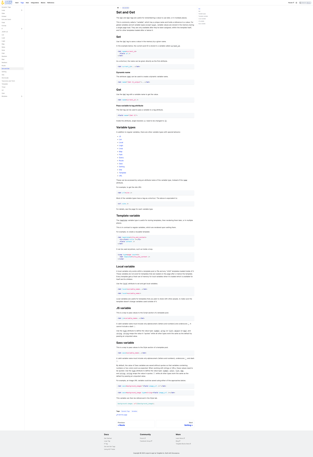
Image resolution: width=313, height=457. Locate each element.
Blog (177, 441)
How (27, 2)
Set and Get (5, 68)
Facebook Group (145, 441)
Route (4, 65)
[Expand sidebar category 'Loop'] (22, 10)
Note (3, 50)
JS (120, 136)
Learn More (179, 438)
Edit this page (122, 415)
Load (3, 38)
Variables (134, 411)
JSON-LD (5, 32)
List (3, 35)
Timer (3, 87)
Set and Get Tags (109, 446)
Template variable (203, 16)
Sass (121, 164)
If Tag (106, 444)
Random (4, 56)
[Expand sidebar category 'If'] (22, 28)
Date (3, 13)
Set (199, 8)
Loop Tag (107, 441)
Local (121, 142)
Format (4, 25)
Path (3, 53)
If (2, 28)
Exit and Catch (6, 19)
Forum (290, 2)
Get (199, 11)
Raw (3, 59)
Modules (4, 96)
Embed (4, 16)
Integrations (35, 2)
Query (121, 158)
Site (3, 75)
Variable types (202, 13)
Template (5, 84)
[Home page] (118, 8)
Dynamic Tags (6, 7)
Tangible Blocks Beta (182, 444)
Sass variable (201, 23)
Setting (4, 71)
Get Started (108, 438)
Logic (3, 41)
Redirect (4, 62)
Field (3, 22)
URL (120, 176)
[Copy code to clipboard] (192, 51)
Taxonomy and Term (8, 81)
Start (17, 2)
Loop (3, 10)
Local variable (202, 18)
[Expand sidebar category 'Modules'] (22, 96)
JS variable (201, 21)
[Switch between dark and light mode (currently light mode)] (296, 2)
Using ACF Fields (109, 449)
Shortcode (5, 78)
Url (3, 90)
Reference (50, 2)
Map (3, 44)
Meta (3, 47)
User (3, 93)
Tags (22, 2)
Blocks (43, 2)
